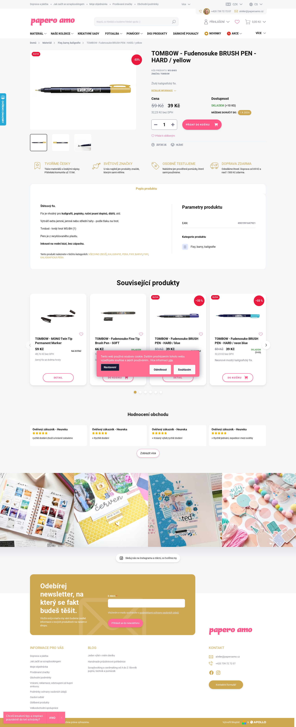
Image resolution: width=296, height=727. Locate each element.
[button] (135, 392)
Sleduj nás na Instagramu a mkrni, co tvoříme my (151, 558)
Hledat (173, 21)
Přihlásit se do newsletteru (125, 623)
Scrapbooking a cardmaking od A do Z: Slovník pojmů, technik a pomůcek (112, 669)
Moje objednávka (98, 4)
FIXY (145, 254)
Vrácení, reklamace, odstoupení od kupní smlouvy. (51, 685)
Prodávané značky (122, 4)
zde (170, 360)
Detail (58, 377)
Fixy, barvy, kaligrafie (203, 246)
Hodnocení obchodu (148, 414)
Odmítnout (160, 369)
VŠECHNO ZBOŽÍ (98, 254)
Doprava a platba (39, 4)
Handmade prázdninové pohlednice (106, 661)
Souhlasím (184, 369)
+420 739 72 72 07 (226, 663)
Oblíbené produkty (39, 702)
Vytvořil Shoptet (231, 722)
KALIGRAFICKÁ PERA (52, 257)
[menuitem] (38, 34)
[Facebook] (211, 672)
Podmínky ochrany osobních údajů (48, 691)
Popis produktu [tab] (146, 188)
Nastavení (110, 367)
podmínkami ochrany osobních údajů (159, 612)
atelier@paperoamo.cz (228, 656)
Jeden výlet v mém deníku (101, 655)
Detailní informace (162, 90)
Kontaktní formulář (226, 684)
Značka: (160, 74)
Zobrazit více (148, 453)
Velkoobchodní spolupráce (44, 708)
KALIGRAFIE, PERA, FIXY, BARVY (125, 254)
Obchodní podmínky (148, 4)
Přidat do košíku (198, 124)
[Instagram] (218, 672)
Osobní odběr (37, 697)
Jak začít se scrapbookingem (68, 4)
